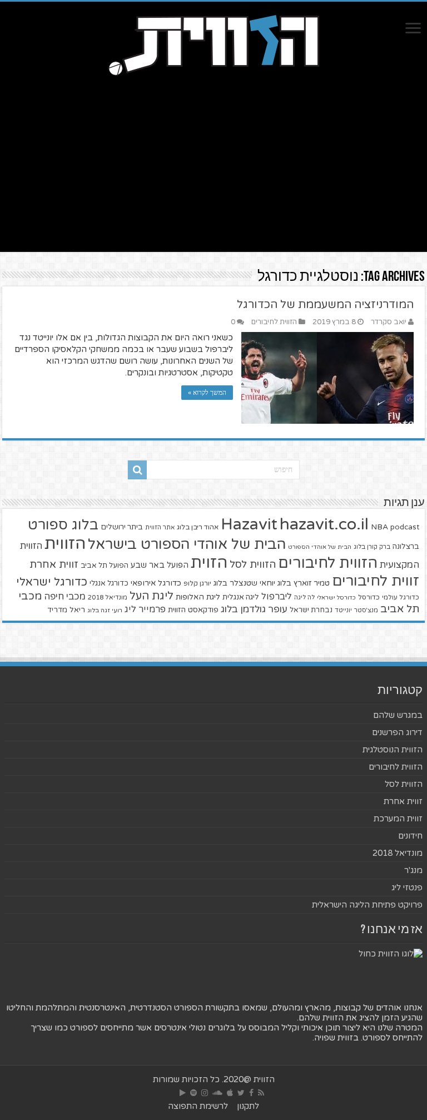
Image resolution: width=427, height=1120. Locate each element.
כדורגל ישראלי (51, 582)
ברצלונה (406, 546)
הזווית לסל (253, 564)
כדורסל (369, 597)
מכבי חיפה (65, 596)
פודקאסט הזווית (193, 609)
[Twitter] (241, 1092)
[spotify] (193, 1092)
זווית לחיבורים (375, 580)
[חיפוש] (137, 469)
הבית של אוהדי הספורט (319, 547)
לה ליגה (304, 597)
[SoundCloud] (217, 1092)
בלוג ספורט (63, 525)
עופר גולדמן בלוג (254, 609)
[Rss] (261, 1092)
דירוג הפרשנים (397, 732)
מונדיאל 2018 (107, 597)
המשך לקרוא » (207, 393)
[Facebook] (251, 1092)
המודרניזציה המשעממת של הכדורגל (325, 304)
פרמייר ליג (145, 609)
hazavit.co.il (324, 524)
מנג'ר (413, 870)
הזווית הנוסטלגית (393, 750)
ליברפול (276, 596)
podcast (404, 527)
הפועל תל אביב (104, 565)
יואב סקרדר (388, 322)
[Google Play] (182, 1092)
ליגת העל (151, 596)
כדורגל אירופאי (156, 583)
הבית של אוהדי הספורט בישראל (187, 544)
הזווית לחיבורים (274, 322)
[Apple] (230, 1092)
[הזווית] (213, 44)
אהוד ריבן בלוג (198, 527)
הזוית (209, 562)
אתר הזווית (160, 527)
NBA (379, 527)
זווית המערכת (398, 819)
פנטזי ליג (407, 888)
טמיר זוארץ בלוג (303, 583)
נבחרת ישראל (311, 610)
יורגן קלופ (197, 583)
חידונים (410, 836)
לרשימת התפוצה (198, 1106)
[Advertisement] (213, 174)
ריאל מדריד (66, 610)
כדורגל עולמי (400, 597)
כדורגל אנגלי (109, 583)
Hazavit (249, 524)
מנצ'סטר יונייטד (356, 610)
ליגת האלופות (198, 597)
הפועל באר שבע (159, 565)
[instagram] (204, 1092)
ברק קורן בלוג (372, 547)
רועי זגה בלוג (104, 610)
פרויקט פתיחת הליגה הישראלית (367, 905)
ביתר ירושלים (122, 527)
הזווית (65, 543)
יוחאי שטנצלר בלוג (244, 583)
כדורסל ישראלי (336, 597)
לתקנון (248, 1106)
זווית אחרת (53, 564)
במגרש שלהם (398, 715)
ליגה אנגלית (240, 597)
